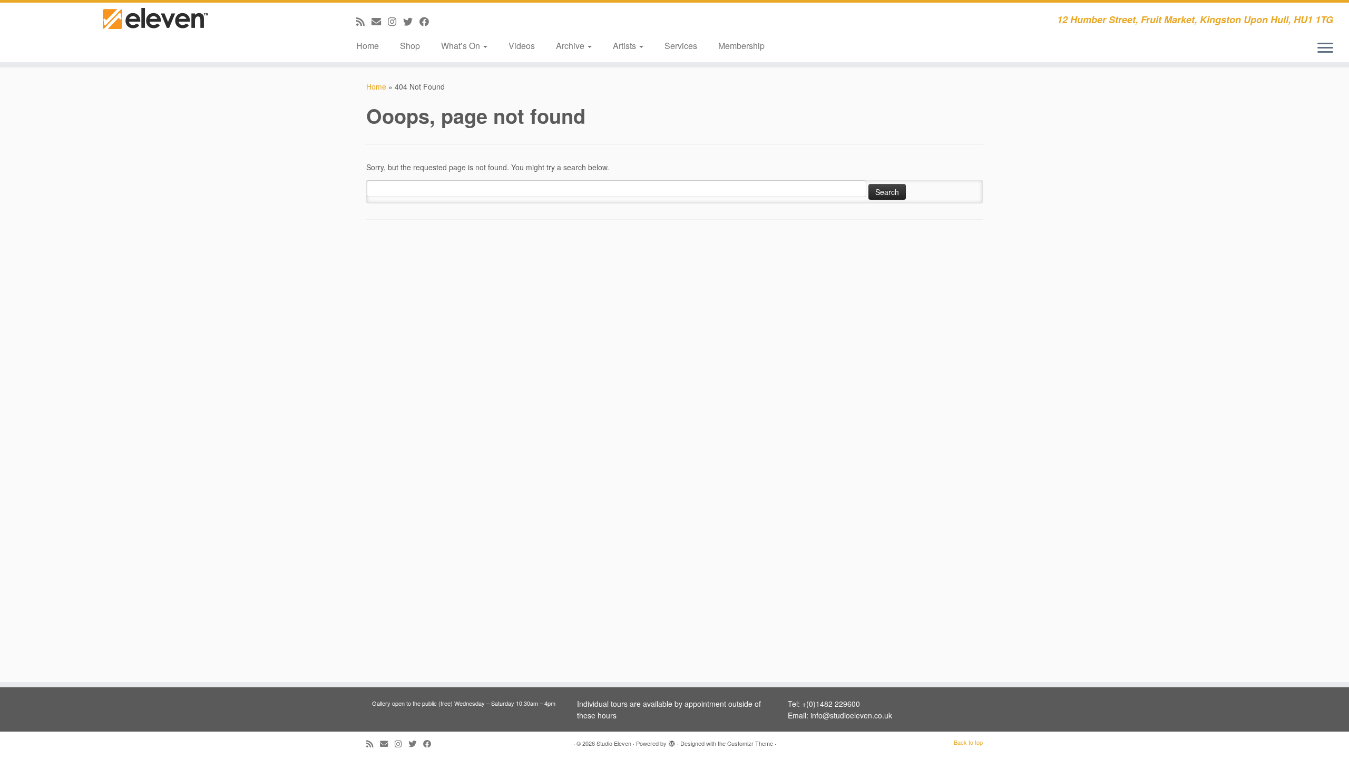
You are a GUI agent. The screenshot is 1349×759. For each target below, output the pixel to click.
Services (680, 46)
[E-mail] (380, 21)
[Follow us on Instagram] (395, 21)
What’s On (461, 46)
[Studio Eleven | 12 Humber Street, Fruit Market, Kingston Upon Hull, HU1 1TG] (155, 27)
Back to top (968, 742)
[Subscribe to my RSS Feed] (364, 21)
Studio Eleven (614, 743)
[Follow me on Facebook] (427, 21)
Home (367, 46)
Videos (522, 46)
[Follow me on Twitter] (411, 21)
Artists (625, 46)
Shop (410, 46)
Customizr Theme (750, 743)
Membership (741, 46)
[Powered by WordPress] (672, 741)
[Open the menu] (1325, 48)
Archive (571, 46)
